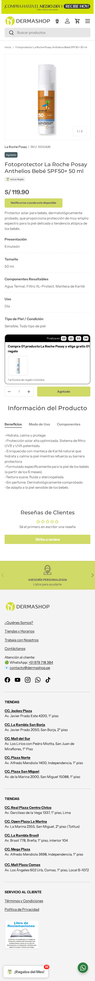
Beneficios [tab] (13, 424)
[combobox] (47, 32)
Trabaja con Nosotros (22, 640)
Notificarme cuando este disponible (33, 202)
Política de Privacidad (22, 909)
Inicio (8, 47)
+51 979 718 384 (41, 662)
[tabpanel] (47, 283)
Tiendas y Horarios (19, 631)
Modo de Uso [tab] (39, 424)
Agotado (63, 391)
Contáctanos (15, 648)
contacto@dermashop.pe (30, 667)
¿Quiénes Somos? (19, 622)
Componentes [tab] (68, 424)
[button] (77, 21)
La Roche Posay (16, 147)
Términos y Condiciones (24, 901)
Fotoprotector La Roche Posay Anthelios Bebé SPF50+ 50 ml (51, 47)
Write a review (47, 539)
